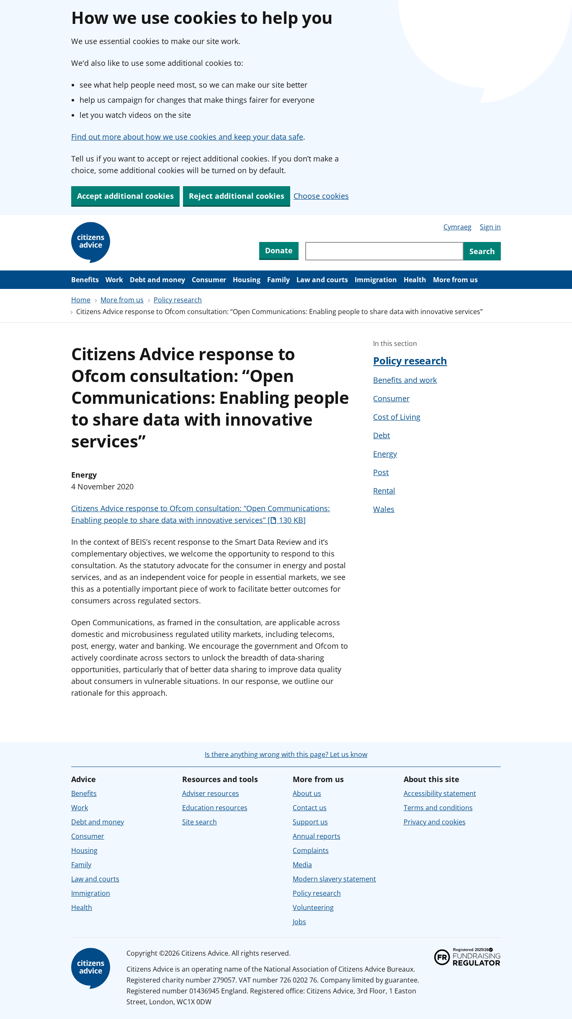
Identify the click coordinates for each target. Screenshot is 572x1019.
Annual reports (316, 836)
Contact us (310, 807)
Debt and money (157, 279)
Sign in (490, 226)
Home (80, 299)
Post (381, 472)
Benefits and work (405, 380)
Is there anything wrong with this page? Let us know (286, 754)
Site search (199, 822)
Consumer (209, 279)
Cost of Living (396, 417)
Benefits (85, 279)
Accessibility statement (440, 793)
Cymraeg (457, 226)
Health (415, 279)
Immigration (376, 279)
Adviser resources (210, 793)
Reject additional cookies (236, 196)
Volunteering (313, 907)
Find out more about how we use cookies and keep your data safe (187, 137)
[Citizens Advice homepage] (92, 969)
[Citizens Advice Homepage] (92, 243)
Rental (384, 491)
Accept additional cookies (125, 196)
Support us (310, 822)
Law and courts (322, 279)
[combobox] (384, 251)
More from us (455, 279)
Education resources (214, 807)
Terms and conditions (438, 807)
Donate (279, 250)
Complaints (311, 850)
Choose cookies (321, 196)
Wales (383, 509)
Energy (385, 454)
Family (278, 279)
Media (302, 864)
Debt (381, 435)
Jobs (299, 921)
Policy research (178, 299)
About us (307, 793)
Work (114, 279)
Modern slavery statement (334, 879)
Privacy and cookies (435, 822)
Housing (246, 279)
